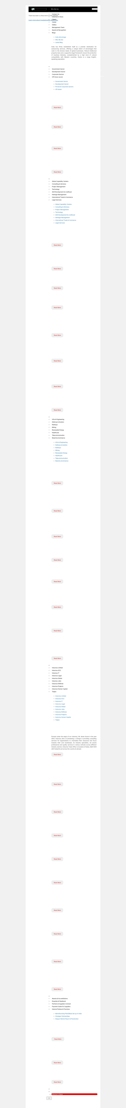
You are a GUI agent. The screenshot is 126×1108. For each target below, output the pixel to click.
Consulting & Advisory (59, 184)
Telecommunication (58, 435)
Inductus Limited (57, 668)
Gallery (54, 25)
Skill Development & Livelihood (62, 192)
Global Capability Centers (60, 181)
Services (53, 179)
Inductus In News (57, 17)
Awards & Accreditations (60, 998)
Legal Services (56, 200)
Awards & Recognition (59, 30)
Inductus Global (57, 678)
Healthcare (55, 432)
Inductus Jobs (56, 681)
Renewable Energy (58, 430)
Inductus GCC (56, 670)
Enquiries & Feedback (59, 1001)
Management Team (58, 27)
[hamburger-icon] (94, 9)
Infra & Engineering (58, 419)
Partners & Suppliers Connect (61, 1004)
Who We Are (55, 9)
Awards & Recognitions (96, 76)
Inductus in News (60, 76)
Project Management (58, 186)
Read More (57, 107)
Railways (55, 424)
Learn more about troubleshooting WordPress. (43, 20)
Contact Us (55, 14)
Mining (54, 427)
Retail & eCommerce (58, 438)
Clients (54, 19)
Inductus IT (55, 673)
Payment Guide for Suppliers (61, 1006)
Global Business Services (58, 996)
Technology (55, 189)
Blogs (54, 32)
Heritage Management (59, 194)
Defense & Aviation (58, 422)
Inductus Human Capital (59, 689)
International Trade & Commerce (62, 197)
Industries (54, 417)
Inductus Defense (57, 683)
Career (54, 22)
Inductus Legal (57, 675)
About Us (55, 11)
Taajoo (54, 691)
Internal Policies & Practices (61, 1009)
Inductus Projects (57, 686)
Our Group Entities (57, 665)
